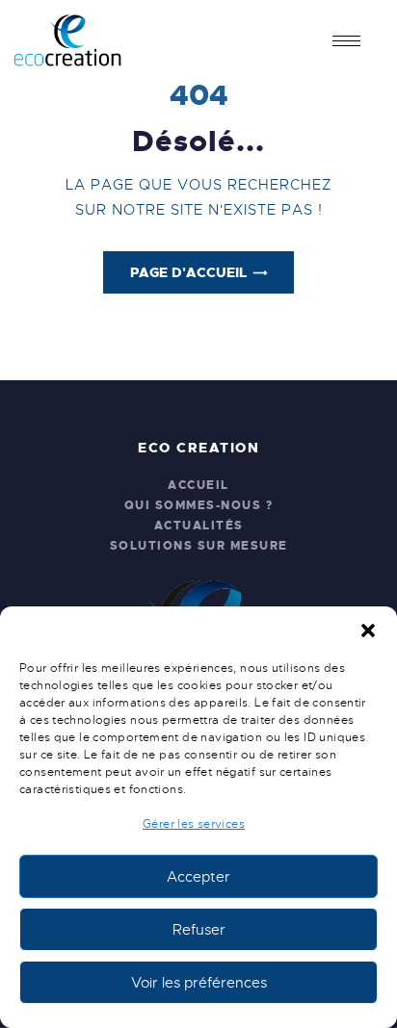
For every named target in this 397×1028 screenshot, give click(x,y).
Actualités (199, 525)
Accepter (198, 877)
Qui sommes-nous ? (199, 505)
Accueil (198, 485)
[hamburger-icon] (346, 41)
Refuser (198, 929)
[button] (368, 630)
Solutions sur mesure (199, 545)
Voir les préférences (199, 982)
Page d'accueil (188, 272)
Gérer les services (194, 824)
